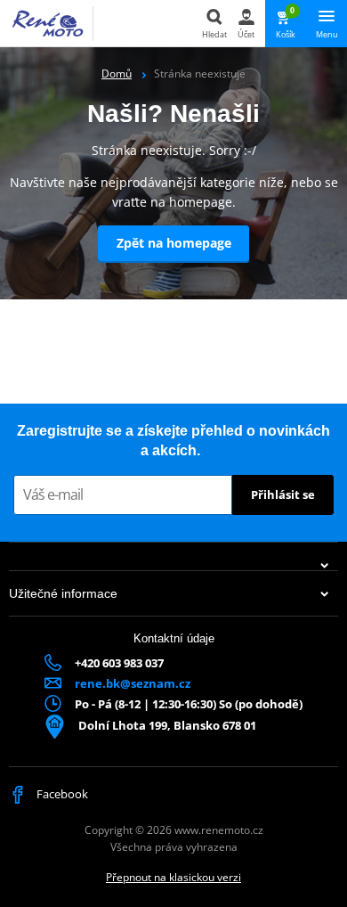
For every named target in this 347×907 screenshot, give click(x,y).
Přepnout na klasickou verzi (173, 877)
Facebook (61, 794)
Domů (116, 73)
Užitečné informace (63, 593)
